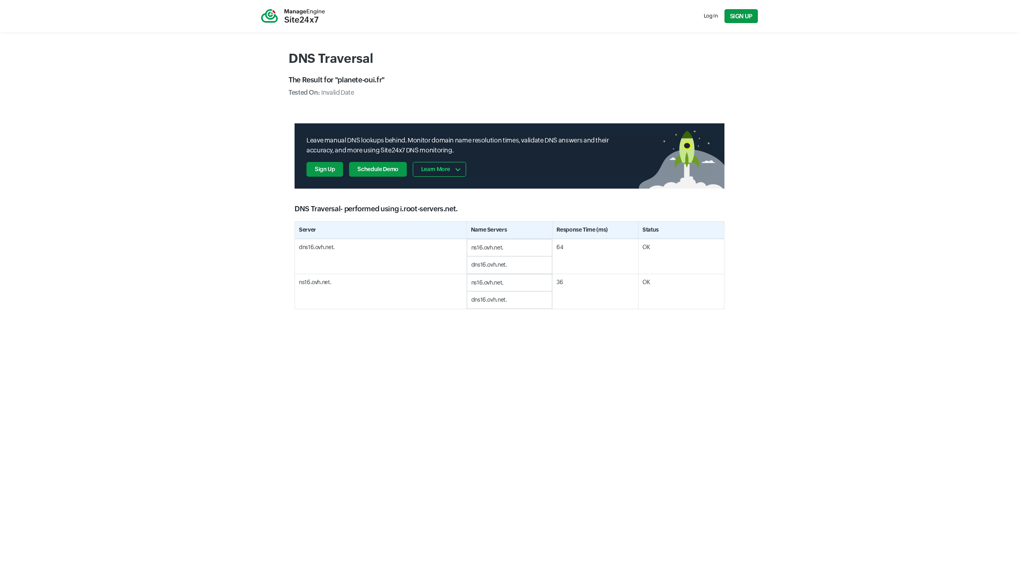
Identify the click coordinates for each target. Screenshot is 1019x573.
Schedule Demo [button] (377, 169)
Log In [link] (711, 16)
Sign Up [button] (325, 169)
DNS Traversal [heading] (331, 58)
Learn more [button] (435, 169)
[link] (293, 16)
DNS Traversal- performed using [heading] (376, 209)
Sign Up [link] (741, 16)
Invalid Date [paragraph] (321, 92)
